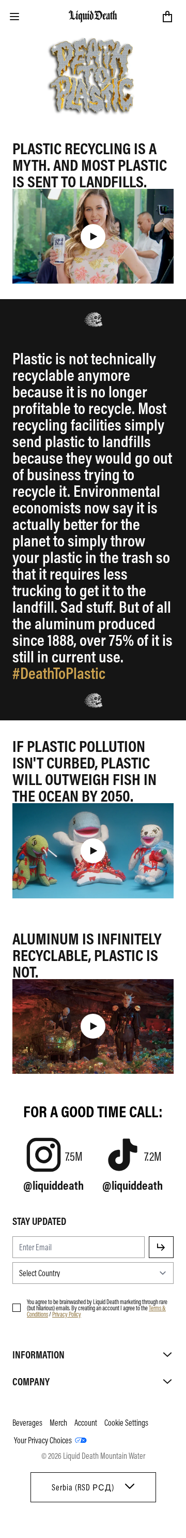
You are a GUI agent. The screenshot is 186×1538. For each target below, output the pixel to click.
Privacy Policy (66, 1314)
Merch (58, 1422)
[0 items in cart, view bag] (167, 16)
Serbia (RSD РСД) (83, 1487)
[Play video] (93, 236)
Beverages (27, 1422)
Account (85, 1422)
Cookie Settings (126, 1422)
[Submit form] (161, 1247)
